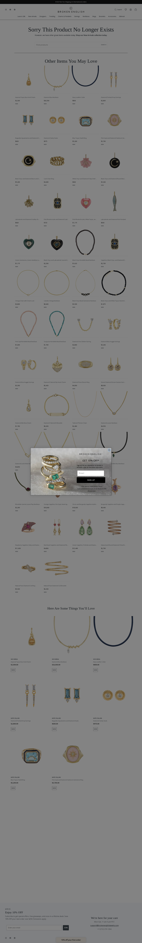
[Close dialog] (109, 450)
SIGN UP (91, 480)
